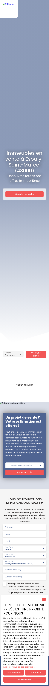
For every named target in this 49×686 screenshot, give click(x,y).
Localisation (9, 561)
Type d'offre (9, 547)
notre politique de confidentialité (19, 667)
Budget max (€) (13, 569)
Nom (7, 534)
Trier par (7, 353)
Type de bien (9, 554)
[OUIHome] (9, 9)
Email (7, 541)
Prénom (9, 527)
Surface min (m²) (13, 577)
